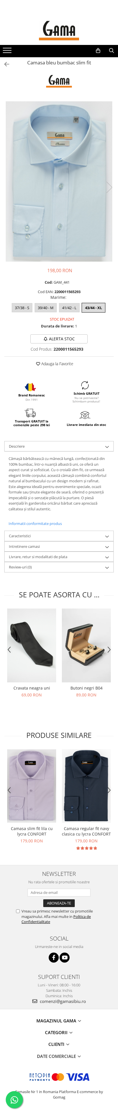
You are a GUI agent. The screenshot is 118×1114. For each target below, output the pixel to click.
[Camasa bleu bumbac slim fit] (59, 181)
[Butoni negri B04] (86, 645)
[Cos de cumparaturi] (98, 50)
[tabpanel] (59, 181)
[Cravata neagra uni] (31, 645)
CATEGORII (57, 1032)
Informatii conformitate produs (35, 523)
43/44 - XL (93, 307)
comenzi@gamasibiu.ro (62, 1001)
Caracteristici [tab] (20, 535)
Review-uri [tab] (20, 567)
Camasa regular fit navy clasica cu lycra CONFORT (86, 831)
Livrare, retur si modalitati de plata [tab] (38, 556)
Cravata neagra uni (31, 688)
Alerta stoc (62, 338)
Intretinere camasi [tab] (24, 546)
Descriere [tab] (17, 446)
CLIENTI (57, 1044)
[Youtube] (65, 958)
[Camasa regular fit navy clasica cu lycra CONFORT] (86, 786)
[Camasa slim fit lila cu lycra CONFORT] (31, 786)
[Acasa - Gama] (59, 31)
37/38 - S (22, 307)
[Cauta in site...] (111, 50)
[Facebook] (54, 958)
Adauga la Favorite (56, 363)
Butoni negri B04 (86, 688)
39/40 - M (46, 307)
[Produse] (8, 52)
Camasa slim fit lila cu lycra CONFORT (32, 831)
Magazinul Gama (56, 1021)
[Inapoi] (4, 64)
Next (109, 187)
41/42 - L (69, 307)
